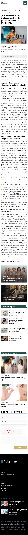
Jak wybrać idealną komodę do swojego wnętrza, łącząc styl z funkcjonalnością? (17, 330)
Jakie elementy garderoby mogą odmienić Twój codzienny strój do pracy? (18, 503)
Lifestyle (3, 493)
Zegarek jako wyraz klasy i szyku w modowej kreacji (16, 337)
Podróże (3, 490)
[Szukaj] (3, 346)
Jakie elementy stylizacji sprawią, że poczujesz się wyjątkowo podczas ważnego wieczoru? (13, 297)
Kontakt (3, 472)
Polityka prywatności (7, 474)
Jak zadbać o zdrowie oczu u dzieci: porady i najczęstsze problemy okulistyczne (17, 312)
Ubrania (5, 27)
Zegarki (3, 488)
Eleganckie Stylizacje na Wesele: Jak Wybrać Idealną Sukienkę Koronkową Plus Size (13, 379)
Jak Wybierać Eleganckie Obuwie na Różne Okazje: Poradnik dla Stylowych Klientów (16, 321)
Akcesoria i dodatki (7, 485)
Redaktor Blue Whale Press (9, 46)
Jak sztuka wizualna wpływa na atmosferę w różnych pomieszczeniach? (18, 511)
